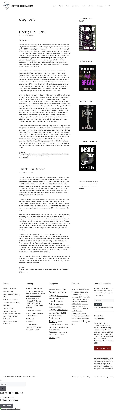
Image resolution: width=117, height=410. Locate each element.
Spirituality (52, 330)
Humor (60, 304)
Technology (53, 332)
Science (59, 327)
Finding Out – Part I (32, 32)
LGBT (56, 307)
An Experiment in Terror (11, 302)
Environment (60, 296)
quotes (78, 316)
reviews (86, 316)
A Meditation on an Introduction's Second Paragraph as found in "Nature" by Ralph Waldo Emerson (34, 303)
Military (50, 313)
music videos (84, 308)
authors (59, 289)
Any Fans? (29, 321)
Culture (53, 295)
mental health (75, 306)
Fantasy (50, 298)
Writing (52, 337)
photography (76, 313)
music (79, 308)
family (73, 297)
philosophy (59, 315)
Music (83, 6)
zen (89, 321)
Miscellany (100, 6)
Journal (91, 6)
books (80, 292)
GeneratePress (33, 377)
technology (84, 318)
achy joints (24, 154)
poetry (84, 313)
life (87, 301)
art (72, 289)
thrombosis (44, 156)
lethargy (66, 154)
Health (52, 301)
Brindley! (6, 305)
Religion (66, 324)
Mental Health (62, 310)
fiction (81, 297)
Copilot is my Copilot (10, 299)
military (85, 306)
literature (75, 304)
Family (66, 296)
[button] (109, 6)
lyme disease (32, 156)
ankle (29, 154)
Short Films (65, 327)
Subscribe (98, 304)
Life (59, 307)
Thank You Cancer (32, 169)
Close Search (6, 406)
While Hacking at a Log (34, 310)
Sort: (1, 397)
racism (82, 316)
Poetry (53, 321)
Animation (75, 6)
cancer (40, 154)
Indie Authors (76, 301)
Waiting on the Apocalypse (54, 334)
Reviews (53, 327)
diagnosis (45, 154)
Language (51, 307)
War (62, 335)
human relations (80, 299)
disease (40, 269)
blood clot (35, 154)
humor (86, 299)
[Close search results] (3, 388)
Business (58, 292)
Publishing (59, 324)
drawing (86, 294)
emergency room (54, 154)
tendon (39, 156)
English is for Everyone (34, 288)
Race (63, 324)
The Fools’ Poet (8, 308)
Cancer (23, 152)
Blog (64, 289)
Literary (52, 309)
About (93, 377)
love (59, 269)
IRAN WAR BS (8, 291)
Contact (99, 377)
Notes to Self (52, 315)
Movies (56, 313)
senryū (74, 318)
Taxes (57, 329)
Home (54, 6)
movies (74, 308)
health (61, 154)
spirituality (79, 318)
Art (55, 289)
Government (61, 298)
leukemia (21, 156)
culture (74, 295)
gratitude (45, 269)
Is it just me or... (31, 324)
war (88, 318)
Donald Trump (80, 294)
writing (83, 321)
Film (67, 6)
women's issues (75, 321)
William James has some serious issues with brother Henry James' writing (35, 294)
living (26, 156)
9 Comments (25, 157)
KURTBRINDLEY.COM (22, 6)
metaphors (81, 306)
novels (73, 311)
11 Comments (25, 273)
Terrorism (61, 332)
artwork (76, 289)
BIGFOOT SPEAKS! (9, 288)
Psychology (52, 324)
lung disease (85, 304)
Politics (59, 322)
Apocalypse (51, 289)
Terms (112, 377)
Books (61, 6)
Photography (54, 318)
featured (76, 297)
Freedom (55, 298)
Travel (65, 332)
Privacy (106, 377)
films (85, 297)
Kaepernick (30, 318)
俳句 (58, 338)
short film (99, 336)
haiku (88, 297)
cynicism (28, 269)
